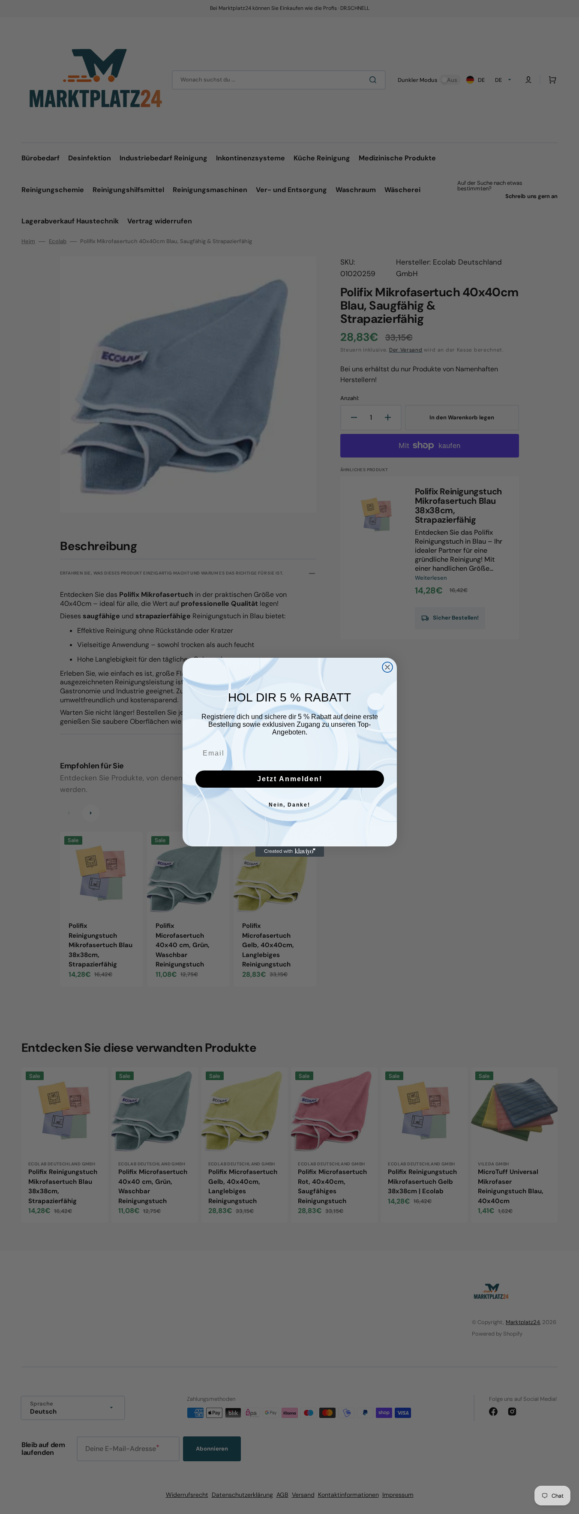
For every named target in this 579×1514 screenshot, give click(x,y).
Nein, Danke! (289, 805)
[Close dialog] (387, 667)
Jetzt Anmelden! (289, 779)
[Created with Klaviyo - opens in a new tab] (289, 851)
